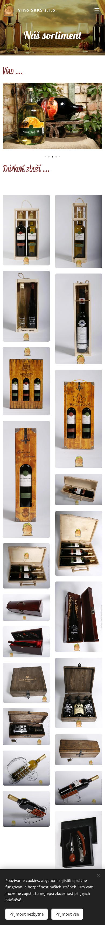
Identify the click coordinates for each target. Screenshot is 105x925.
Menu (97, 10)
